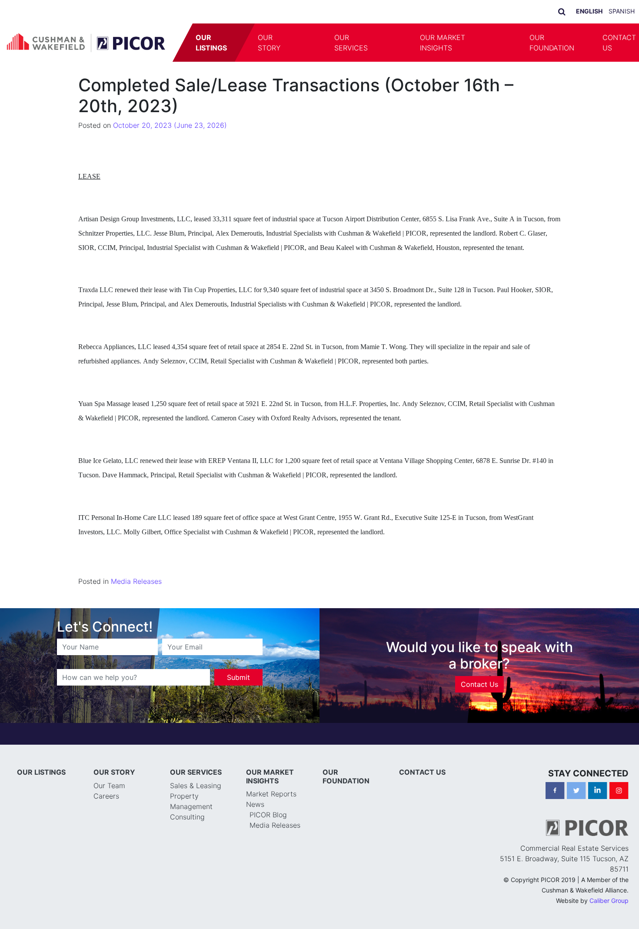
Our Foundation (551, 42)
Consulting (187, 816)
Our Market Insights (442, 42)
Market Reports (271, 793)
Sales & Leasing (195, 785)
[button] (308, 42)
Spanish (622, 11)
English (589, 11)
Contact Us (479, 684)
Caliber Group (609, 900)
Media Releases (136, 581)
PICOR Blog (268, 814)
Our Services (351, 42)
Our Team (109, 785)
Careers (106, 796)
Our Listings (211, 42)
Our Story (269, 42)
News (255, 804)
